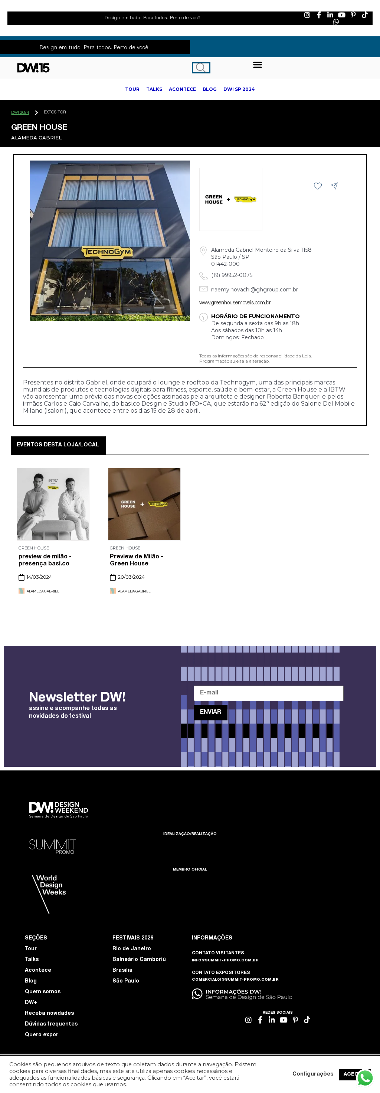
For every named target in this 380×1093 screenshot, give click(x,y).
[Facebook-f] (318, 14)
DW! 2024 (20, 113)
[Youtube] (341, 14)
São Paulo (125, 981)
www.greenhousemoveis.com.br (235, 303)
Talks (32, 959)
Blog (31, 981)
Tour (31, 949)
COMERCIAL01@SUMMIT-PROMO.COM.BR (235, 980)
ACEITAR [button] (355, 1074)
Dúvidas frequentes (51, 1024)
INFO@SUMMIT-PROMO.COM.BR (225, 960)
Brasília (122, 970)
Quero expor (41, 1035)
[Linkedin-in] (330, 14)
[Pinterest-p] (353, 14)
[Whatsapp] (336, 21)
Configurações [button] (313, 1074)
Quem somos (42, 992)
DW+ (31, 1003)
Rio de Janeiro (131, 949)
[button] (257, 64)
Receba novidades (49, 1013)
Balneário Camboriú (139, 959)
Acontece (38, 970)
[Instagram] (307, 14)
